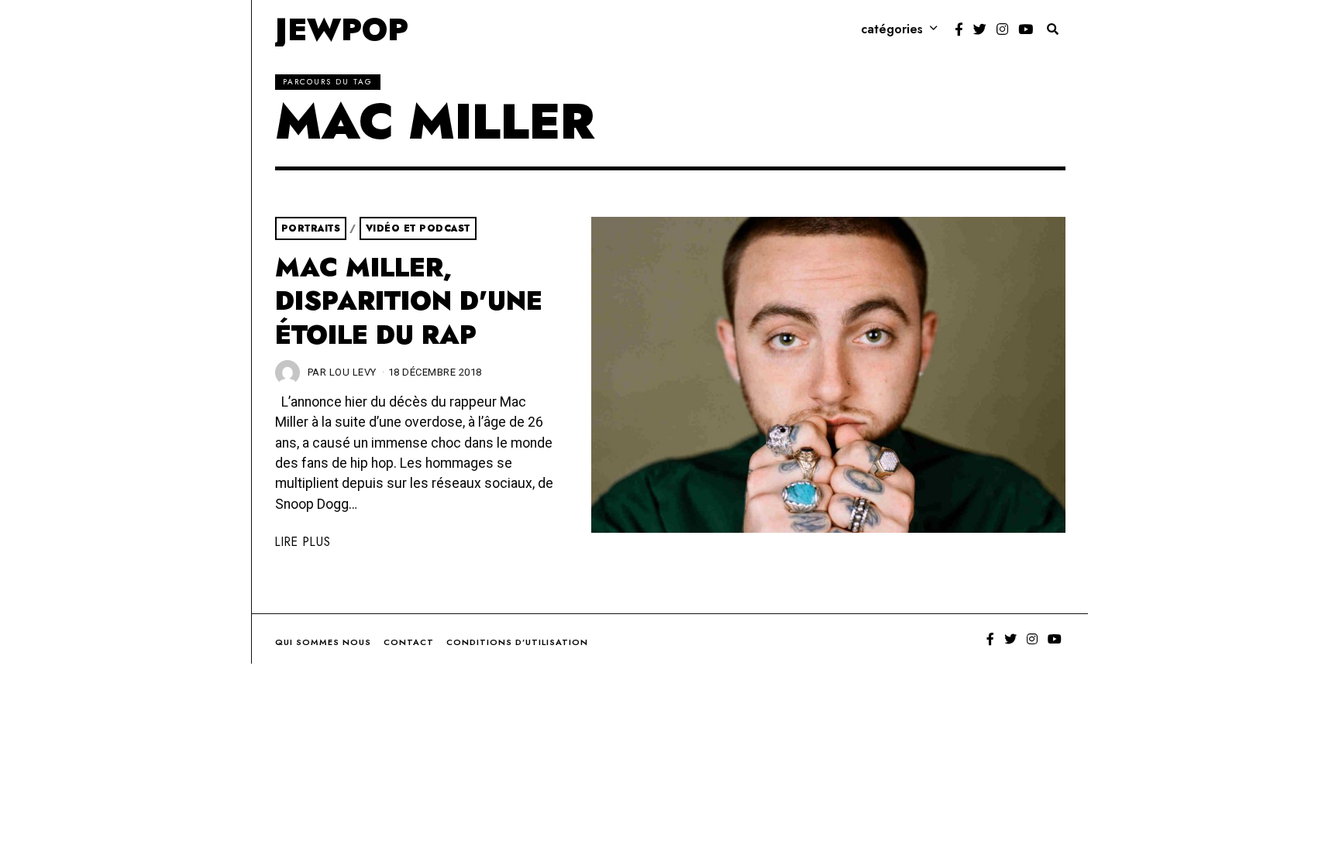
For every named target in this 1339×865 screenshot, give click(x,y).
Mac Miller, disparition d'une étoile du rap (408, 301)
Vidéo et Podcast (418, 228)
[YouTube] (1025, 29)
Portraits (311, 228)
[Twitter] (979, 29)
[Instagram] (1002, 29)
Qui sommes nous (323, 642)
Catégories (892, 29)
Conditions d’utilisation (517, 642)
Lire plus (303, 542)
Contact (409, 642)
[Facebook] (959, 29)
